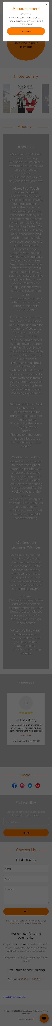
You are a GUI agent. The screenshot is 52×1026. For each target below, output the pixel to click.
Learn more (26, 31)
